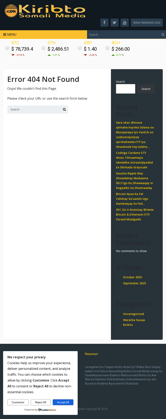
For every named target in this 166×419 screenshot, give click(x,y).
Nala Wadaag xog (146, 22)
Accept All (63, 402)
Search (120, 81)
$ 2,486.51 (58, 49)
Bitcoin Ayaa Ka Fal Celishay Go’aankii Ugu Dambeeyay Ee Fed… (132, 198)
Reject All (40, 402)
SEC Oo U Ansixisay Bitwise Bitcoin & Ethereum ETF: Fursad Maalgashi (135, 214)
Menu (11, 34)
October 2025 (132, 277)
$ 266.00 (121, 49)
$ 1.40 (90, 49)
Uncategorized (133, 314)
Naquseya (91, 353)
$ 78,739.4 (22, 49)
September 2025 (134, 283)
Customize (18, 402)
